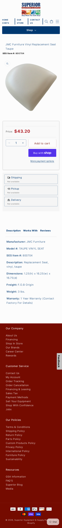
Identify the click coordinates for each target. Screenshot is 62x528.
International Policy (17, 451)
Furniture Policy (15, 455)
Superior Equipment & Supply (29, 520)
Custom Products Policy (20, 443)
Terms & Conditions (18, 427)
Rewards (11, 355)
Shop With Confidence (19, 405)
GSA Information (16, 476)
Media (9, 488)
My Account (13, 377)
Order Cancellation (17, 385)
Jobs (9, 409)
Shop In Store (14, 343)
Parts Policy (13, 439)
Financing (12, 339)
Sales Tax (12, 393)
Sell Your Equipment (18, 401)
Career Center (14, 351)
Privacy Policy (14, 447)
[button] (46, 21)
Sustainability (14, 459)
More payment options (42, 161)
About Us (11, 335)
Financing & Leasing (18, 389)
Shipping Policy (15, 431)
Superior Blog (14, 484)
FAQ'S (9, 480)
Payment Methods (17, 397)
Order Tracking (15, 381)
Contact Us (12, 373)
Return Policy (14, 435)
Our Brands (13, 347)
